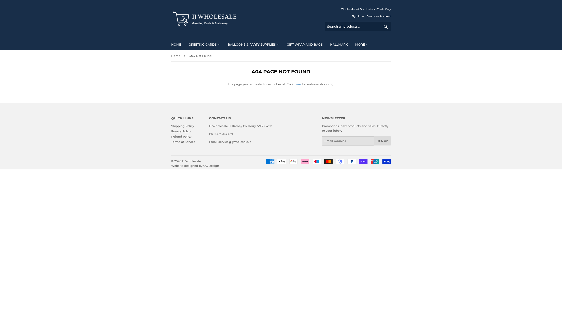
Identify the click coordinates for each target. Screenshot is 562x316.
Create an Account (379, 16)
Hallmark (339, 45)
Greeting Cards (203, 45)
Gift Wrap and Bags (305, 45)
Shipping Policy (182, 126)
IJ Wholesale (191, 161)
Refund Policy (181, 136)
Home (176, 45)
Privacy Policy (181, 131)
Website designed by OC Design (195, 165)
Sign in (356, 16)
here (297, 84)
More (360, 45)
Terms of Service (183, 142)
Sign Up (382, 141)
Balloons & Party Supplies (252, 45)
